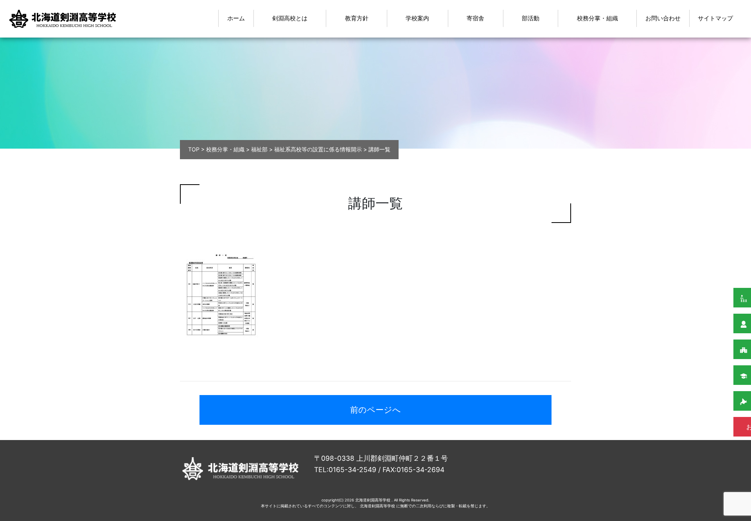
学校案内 (417, 18)
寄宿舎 (475, 18)
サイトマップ (715, 18)
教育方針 (356, 18)
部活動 (530, 18)
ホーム (236, 18)
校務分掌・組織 (597, 18)
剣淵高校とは (289, 18)
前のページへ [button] (375, 410)
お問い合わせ (663, 18)
